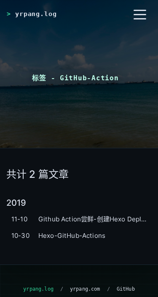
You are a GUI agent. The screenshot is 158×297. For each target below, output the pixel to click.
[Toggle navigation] (140, 14)
